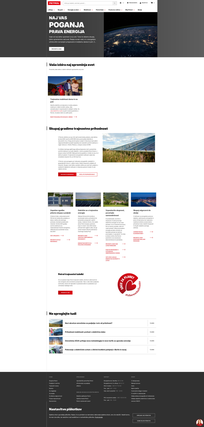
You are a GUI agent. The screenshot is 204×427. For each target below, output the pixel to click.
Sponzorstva (52, 401)
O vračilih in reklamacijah (138, 393)
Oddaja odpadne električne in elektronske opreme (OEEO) (143, 400)
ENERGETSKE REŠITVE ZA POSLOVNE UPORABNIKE (84, 244)
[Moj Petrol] (134, 10)
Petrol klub (99, 10)
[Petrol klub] (104, 10)
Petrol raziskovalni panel (83, 401)
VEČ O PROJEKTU (54, 235)
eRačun (78, 386)
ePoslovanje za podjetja (83, 383)
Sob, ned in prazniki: (109, 391)
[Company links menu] (121, 3)
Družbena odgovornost (55, 396)
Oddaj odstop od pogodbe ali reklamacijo (142, 396)
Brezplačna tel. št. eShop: (111, 383)
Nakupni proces (135, 383)
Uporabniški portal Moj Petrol (84, 381)
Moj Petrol (129, 10)
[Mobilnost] (92, 10)
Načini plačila (135, 388)
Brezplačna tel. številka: (110, 381)
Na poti (60, 10)
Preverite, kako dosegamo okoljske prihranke (139, 239)
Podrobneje (99, 417)
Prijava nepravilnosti (55, 398)
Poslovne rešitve (114, 10)
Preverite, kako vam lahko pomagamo (112, 244)
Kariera (51, 388)
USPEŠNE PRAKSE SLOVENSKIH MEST (138, 232)
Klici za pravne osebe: (110, 397)
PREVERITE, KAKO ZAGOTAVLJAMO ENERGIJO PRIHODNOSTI (85, 237)
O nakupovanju (135, 381)
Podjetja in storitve (54, 383)
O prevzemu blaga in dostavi (139, 391)
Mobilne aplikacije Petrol (83, 396)
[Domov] (54, 3)
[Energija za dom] (80, 10)
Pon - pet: (106, 388)
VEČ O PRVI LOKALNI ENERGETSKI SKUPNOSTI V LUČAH (113, 259)
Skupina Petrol (53, 381)
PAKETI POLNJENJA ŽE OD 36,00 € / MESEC (61, 117)
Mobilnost (87, 10)
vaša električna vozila (56, 111)
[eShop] (54, 10)
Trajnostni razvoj (53, 386)
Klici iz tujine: (107, 386)
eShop (50, 10)
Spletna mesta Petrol (82, 398)
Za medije (52, 393)
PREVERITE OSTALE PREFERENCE (55, 240)
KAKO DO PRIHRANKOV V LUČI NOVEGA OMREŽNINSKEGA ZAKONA (113, 251)
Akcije (140, 10)
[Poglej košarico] (152, 3)
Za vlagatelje (52, 391)
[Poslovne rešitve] (121, 10)
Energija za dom (73, 10)
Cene (132, 386)
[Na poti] (64, 10)
